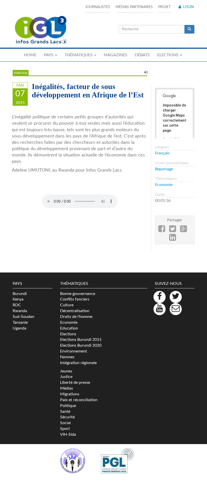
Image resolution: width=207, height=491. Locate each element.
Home (30, 55)
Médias (66, 388)
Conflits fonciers (74, 299)
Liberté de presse (75, 382)
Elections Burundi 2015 (80, 340)
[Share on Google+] (183, 230)
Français (162, 153)
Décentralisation (74, 311)
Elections (68, 334)
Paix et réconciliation (78, 400)
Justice (66, 377)
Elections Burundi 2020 (80, 345)
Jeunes (66, 371)
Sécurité (67, 417)
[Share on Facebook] (161, 230)
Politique (68, 406)
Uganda (19, 328)
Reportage (164, 169)
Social (65, 423)
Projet (164, 7)
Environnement (73, 351)
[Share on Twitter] (172, 230)
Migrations (69, 394)
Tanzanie (20, 322)
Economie (163, 185)
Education (69, 328)
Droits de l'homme (76, 317)
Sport (65, 429)
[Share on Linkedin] (172, 239)
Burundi (20, 294)
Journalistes (97, 7)
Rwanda (20, 72)
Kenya (18, 299)
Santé (65, 412)
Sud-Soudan (23, 317)
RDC (17, 305)
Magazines (115, 55)
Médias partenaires (134, 7)
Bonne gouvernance (77, 294)
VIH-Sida (68, 434)
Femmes (67, 357)
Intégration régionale (78, 363)
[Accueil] (40, 30)
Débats (142, 55)
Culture (66, 305)
